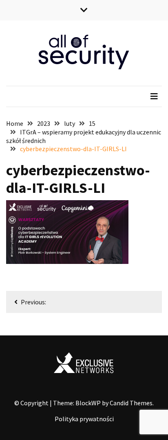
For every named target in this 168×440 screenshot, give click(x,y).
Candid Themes (131, 403)
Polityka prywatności (84, 419)
